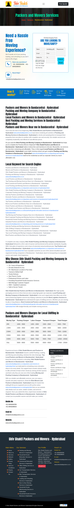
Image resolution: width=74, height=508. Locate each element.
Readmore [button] (42, 466)
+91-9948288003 (11, 406)
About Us (11, 452)
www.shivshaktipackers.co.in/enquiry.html (19, 387)
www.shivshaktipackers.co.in (23, 133)
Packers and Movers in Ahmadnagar (57, 370)
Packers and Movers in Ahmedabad (57, 374)
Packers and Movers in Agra (58, 367)
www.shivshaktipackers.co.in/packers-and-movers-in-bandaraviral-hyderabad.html (32, 199)
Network (30, 20)
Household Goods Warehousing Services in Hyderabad (26, 489)
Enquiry (10, 470)
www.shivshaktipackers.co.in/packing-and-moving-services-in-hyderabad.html (30, 224)
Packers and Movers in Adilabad (57, 360)
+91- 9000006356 (18, 64)
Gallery (10, 459)
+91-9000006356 (11, 404)
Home (24, 20)
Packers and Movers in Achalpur (57, 356)
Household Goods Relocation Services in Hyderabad (25, 457)
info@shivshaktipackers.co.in (15, 79)
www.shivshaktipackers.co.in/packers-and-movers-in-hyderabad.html (27, 188)
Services (10, 455)
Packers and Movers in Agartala (57, 364)
